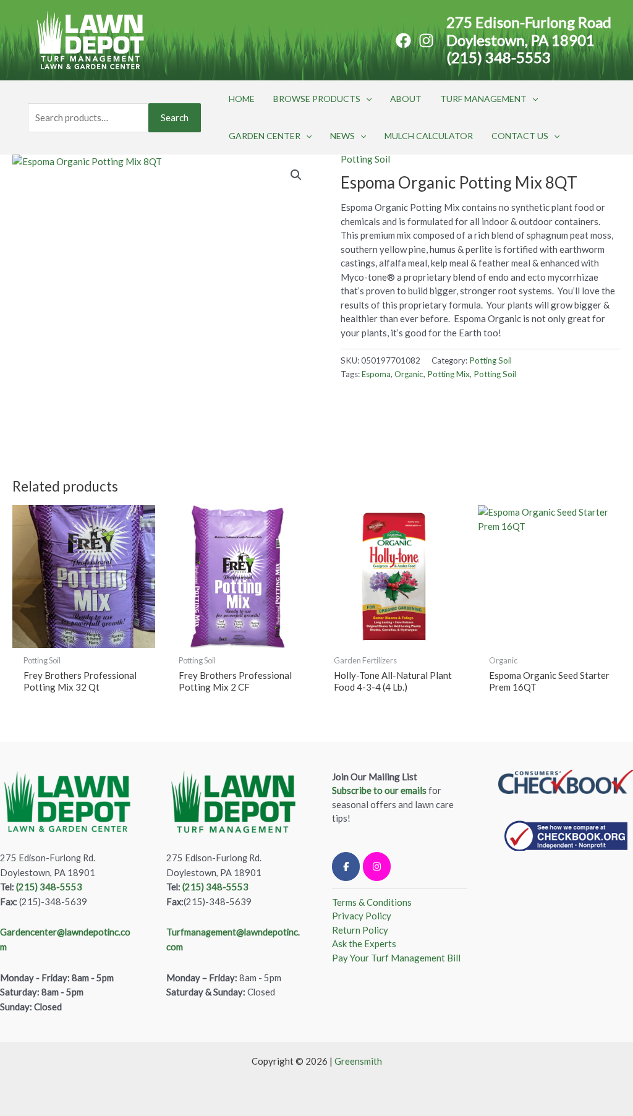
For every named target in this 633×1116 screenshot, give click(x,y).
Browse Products (316, 98)
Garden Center (264, 135)
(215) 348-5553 (498, 57)
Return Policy (360, 929)
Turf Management (483, 98)
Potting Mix (448, 374)
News (342, 135)
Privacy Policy (361, 915)
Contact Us (519, 135)
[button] (366, 99)
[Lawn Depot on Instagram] (377, 866)
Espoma (376, 374)
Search (175, 117)
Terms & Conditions (372, 902)
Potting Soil (365, 158)
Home (242, 98)
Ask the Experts (364, 943)
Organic (408, 374)
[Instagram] (426, 40)
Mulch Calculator (428, 135)
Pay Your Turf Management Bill (396, 957)
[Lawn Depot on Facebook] (346, 866)
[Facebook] (403, 40)
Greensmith (358, 1061)
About (406, 98)
